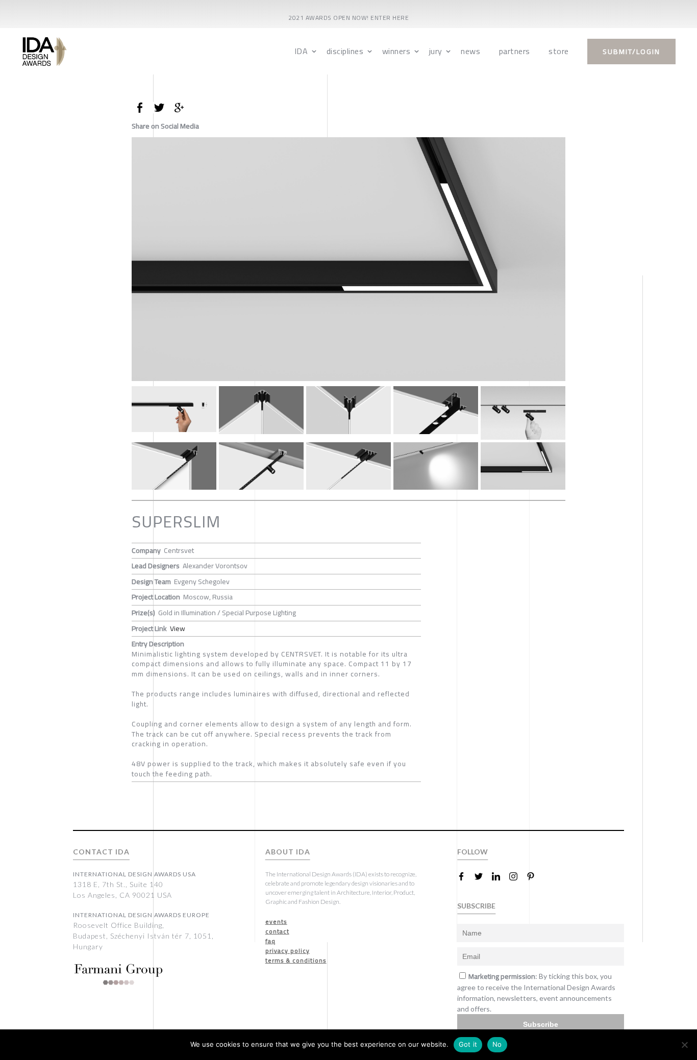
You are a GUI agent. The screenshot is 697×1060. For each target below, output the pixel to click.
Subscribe (540, 1024)
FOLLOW (472, 851)
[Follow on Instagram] (517, 876)
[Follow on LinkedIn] (500, 876)
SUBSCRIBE (476, 905)
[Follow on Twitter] (483, 876)
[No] (684, 1045)
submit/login (631, 51)
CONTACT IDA (101, 851)
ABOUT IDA (287, 851)
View (177, 628)
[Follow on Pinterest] (535, 876)
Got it (468, 1044)
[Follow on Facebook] (465, 876)
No (497, 1044)
